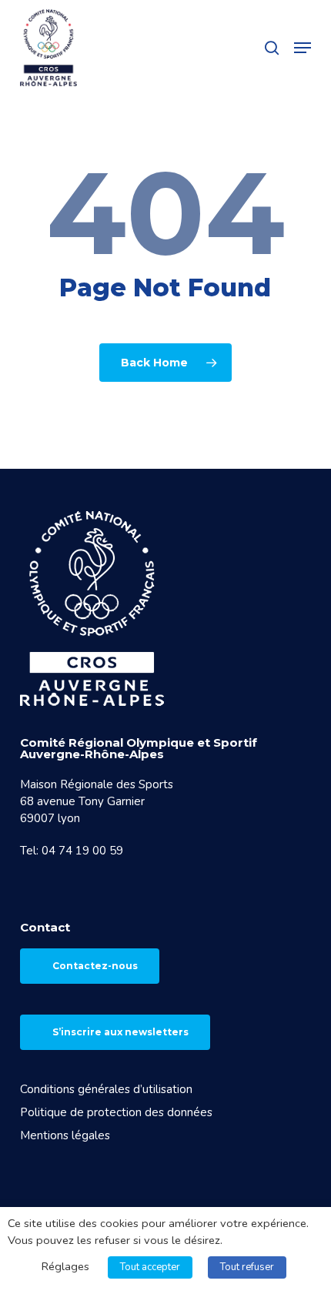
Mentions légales (65, 1135)
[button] (302, 47)
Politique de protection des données (116, 1112)
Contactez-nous (95, 965)
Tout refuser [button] (247, 1267)
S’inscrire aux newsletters (120, 1032)
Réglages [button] (65, 1266)
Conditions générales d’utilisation (106, 1089)
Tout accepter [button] (150, 1267)
